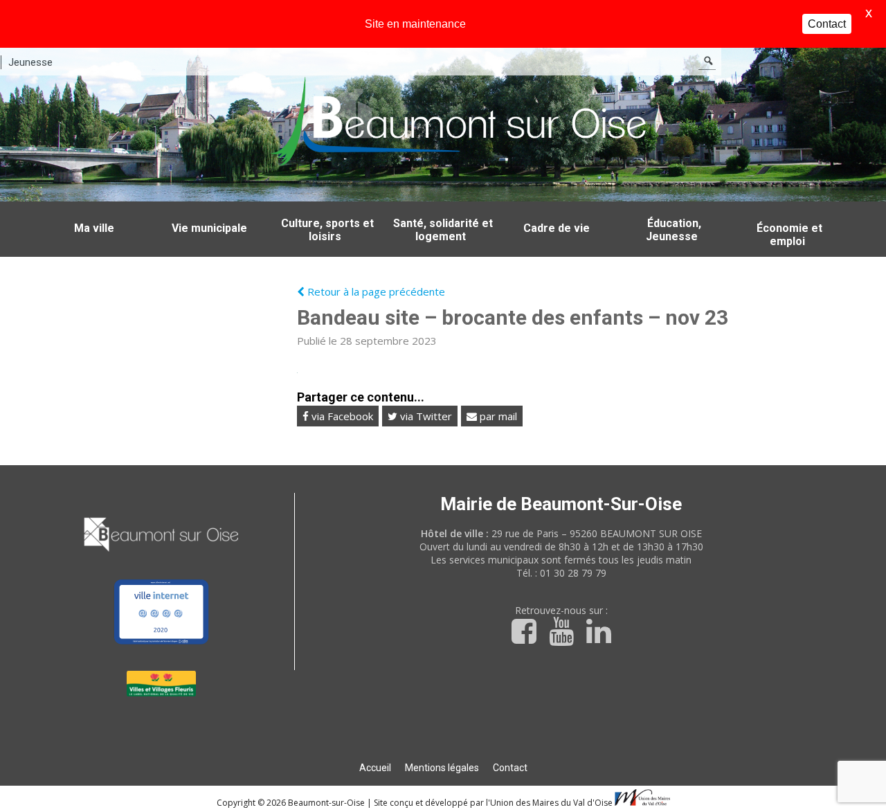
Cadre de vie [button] (556, 228)
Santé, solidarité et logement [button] (443, 230)
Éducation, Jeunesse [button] (673, 230)
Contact (510, 767)
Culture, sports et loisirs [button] (327, 230)
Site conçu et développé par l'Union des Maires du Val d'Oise (493, 803)
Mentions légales (442, 767)
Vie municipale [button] (209, 228)
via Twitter (424, 416)
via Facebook (341, 416)
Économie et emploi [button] (789, 235)
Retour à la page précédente (375, 291)
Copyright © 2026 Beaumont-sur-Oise (292, 803)
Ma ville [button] (94, 228)
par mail (497, 416)
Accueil (375, 767)
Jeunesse (30, 62)
